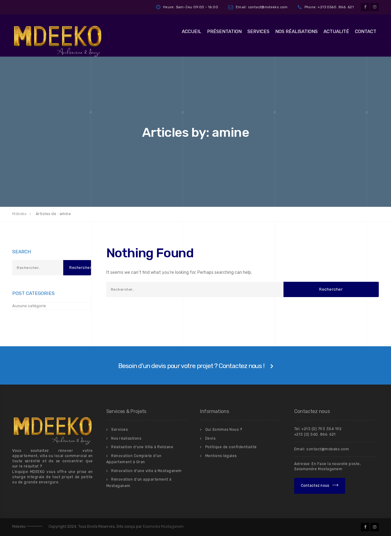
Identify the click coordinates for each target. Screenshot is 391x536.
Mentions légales (221, 456)
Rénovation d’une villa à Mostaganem (146, 471)
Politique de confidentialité (231, 447)
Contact (365, 31)
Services (258, 31)
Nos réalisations (296, 31)
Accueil (191, 31)
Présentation (224, 31)
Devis (210, 438)
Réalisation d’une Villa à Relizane (142, 447)
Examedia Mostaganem (163, 526)
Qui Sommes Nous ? (224, 429)
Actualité (336, 31)
